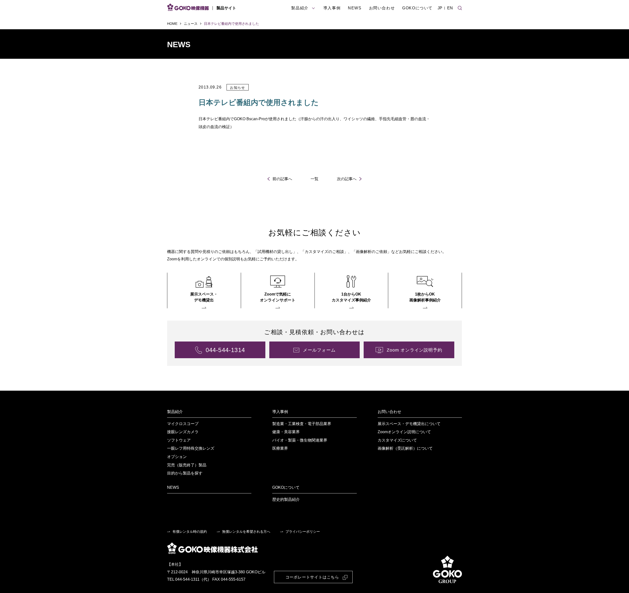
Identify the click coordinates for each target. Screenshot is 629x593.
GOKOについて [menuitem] (286, 487)
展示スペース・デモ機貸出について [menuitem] (409, 424)
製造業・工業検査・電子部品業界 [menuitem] (301, 424)
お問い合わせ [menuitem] (389, 412)
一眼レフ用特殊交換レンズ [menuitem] (190, 448)
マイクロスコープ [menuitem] (183, 424)
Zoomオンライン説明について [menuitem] (404, 432)
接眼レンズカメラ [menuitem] (183, 432)
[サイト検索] (460, 7)
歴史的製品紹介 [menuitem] (286, 499)
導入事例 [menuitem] (280, 412)
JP (440, 8)
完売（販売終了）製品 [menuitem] (186, 465)
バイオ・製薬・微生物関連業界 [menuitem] (299, 440)
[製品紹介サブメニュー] (313, 8)
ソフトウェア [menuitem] (179, 440)
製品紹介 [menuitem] (175, 412)
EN (450, 8)
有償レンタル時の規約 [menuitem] (189, 532)
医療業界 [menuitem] (280, 448)
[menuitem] (204, 290)
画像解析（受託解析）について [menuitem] (405, 448)
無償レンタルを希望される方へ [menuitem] (246, 532)
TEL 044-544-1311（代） (189, 579)
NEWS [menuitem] (173, 487)
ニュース (191, 24)
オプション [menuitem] (177, 457)
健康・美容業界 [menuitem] (286, 432)
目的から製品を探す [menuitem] (184, 473)
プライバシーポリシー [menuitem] (303, 532)
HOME (172, 24)
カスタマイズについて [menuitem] (397, 440)
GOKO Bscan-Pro (249, 119)
